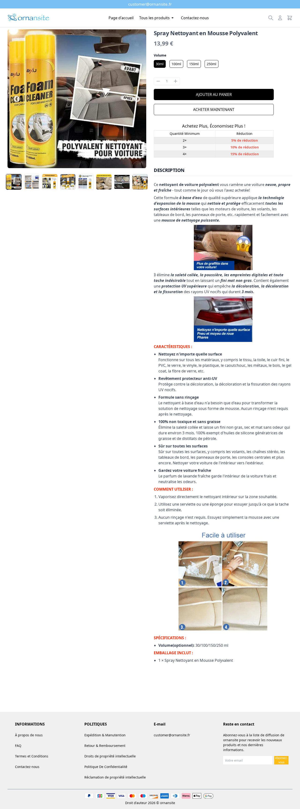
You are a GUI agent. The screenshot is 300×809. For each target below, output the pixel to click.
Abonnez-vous (281, 760)
